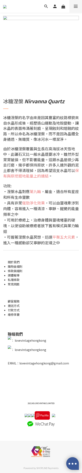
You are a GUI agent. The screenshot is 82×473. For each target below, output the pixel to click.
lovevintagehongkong (30, 340)
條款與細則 (15, 271)
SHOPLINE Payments (47, 468)
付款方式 (14, 310)
